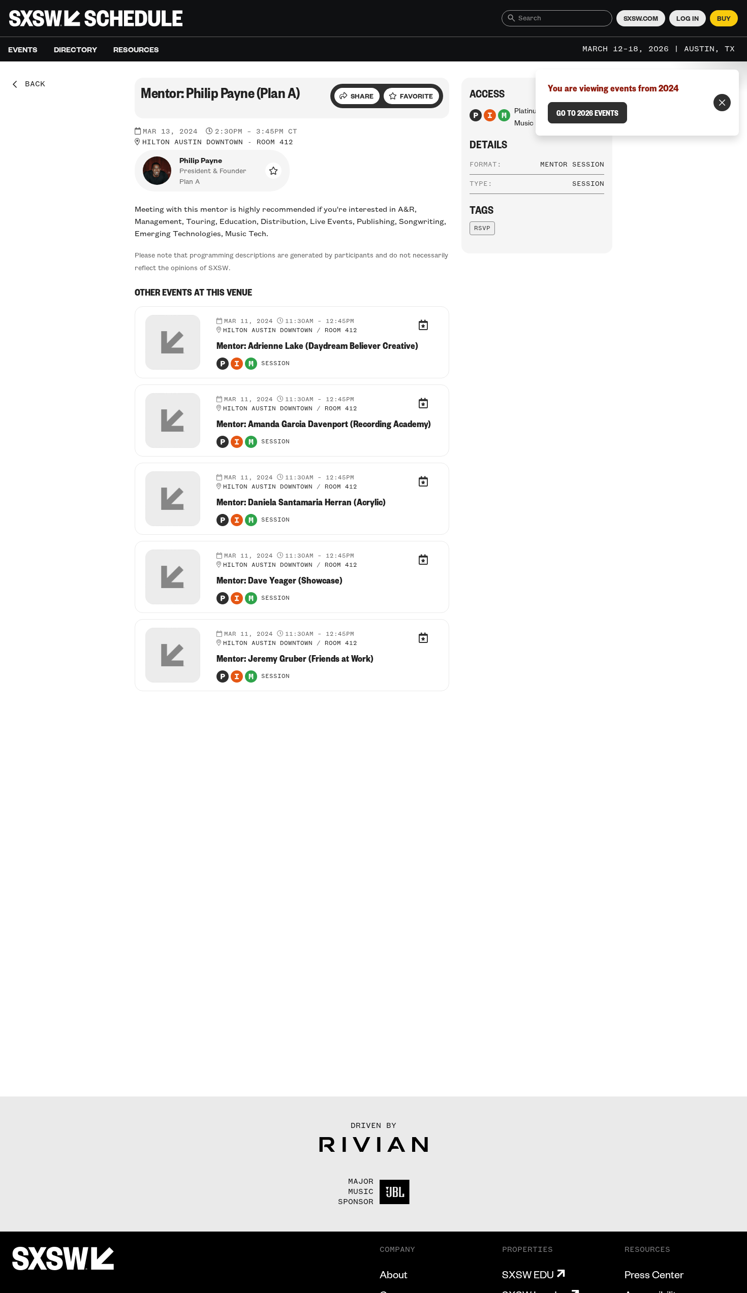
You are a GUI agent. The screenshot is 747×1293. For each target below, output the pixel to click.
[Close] (722, 102)
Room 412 (275, 142)
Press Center (654, 1274)
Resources (136, 49)
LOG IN (687, 18)
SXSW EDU (528, 1274)
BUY (724, 18)
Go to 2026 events (587, 113)
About (394, 1274)
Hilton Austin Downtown (192, 142)
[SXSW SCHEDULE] (95, 18)
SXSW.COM (641, 18)
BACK (31, 84)
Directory (75, 49)
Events (23, 49)
